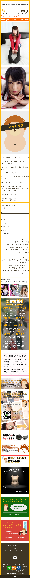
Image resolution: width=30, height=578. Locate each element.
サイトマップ (13, 552)
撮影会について (21, 546)
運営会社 (19, 552)
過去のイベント (15, 545)
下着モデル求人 (13, 546)
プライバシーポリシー (23, 550)
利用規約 (15, 550)
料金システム (8, 545)
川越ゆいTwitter (5, 233)
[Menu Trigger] (27, 2)
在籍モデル (22, 545)
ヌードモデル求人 (4, 546)
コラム (23, 552)
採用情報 (7, 552)
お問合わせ (10, 550)
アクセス (4, 550)
